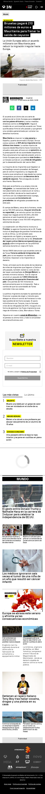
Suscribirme (23, 378)
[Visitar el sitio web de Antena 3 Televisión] (8, 756)
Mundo (22, 479)
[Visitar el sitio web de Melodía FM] (10, 767)
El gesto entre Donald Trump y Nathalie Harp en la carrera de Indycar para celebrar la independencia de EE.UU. (21, 513)
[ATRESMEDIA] (22, 749)
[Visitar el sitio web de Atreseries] (18, 762)
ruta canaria (30, 138)
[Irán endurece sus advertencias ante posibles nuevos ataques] (12, 631)
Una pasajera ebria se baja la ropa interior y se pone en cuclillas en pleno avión (24, 437)
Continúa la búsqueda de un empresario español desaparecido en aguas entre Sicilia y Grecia (11, 727)
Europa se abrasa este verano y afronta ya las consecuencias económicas (21, 616)
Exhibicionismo (15, 432)
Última (30, 7)
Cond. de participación (17, 788)
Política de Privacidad (29, 372)
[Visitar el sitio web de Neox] (27, 756)
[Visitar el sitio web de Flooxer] (35, 767)
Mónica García (8, 1)
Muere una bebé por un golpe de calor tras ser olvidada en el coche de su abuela (23, 406)
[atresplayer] (36, 7)
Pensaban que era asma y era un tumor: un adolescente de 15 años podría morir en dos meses (32, 728)
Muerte (11, 401)
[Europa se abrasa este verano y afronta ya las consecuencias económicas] (22, 600)
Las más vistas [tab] (10, 395)
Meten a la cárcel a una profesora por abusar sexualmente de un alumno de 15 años (23, 421)
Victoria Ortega (16, 98)
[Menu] (42, 7)
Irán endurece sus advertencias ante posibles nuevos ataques (11, 640)
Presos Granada (30, 1)
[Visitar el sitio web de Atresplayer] (22, 767)
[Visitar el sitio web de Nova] (37, 756)
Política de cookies (34, 784)
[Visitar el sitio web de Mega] (8, 762)
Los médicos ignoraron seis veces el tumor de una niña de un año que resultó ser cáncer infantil (21, 577)
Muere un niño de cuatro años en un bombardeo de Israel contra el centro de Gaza (32, 539)
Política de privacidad (20, 784)
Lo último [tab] (29, 395)
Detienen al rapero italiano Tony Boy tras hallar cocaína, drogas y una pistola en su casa (21, 700)
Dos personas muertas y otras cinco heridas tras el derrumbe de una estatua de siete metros (11, 539)
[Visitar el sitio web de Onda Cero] (27, 762)
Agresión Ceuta (18, 1)
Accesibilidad (30, 788)
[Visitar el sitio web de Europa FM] (37, 762)
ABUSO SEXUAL (14, 416)
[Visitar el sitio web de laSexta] (18, 756)
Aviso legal (7, 784)
